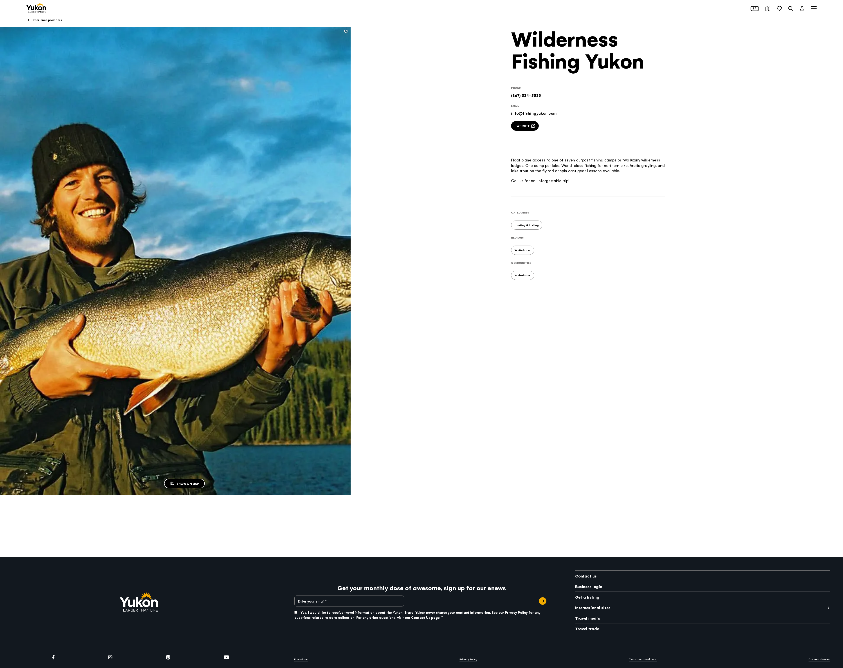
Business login (588, 586)
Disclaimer (301, 659)
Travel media (587, 618)
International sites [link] (593, 607)
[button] (768, 8)
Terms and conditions (643, 659)
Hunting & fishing (527, 225)
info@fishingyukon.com (534, 113)
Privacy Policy (516, 612)
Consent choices (819, 659)
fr (755, 8)
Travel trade (587, 628)
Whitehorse (523, 250)
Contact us (586, 575)
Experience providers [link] (46, 20)
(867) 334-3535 (526, 95)
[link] (36, 8)
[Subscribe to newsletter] (542, 601)
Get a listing (587, 596)
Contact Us (420, 617)
